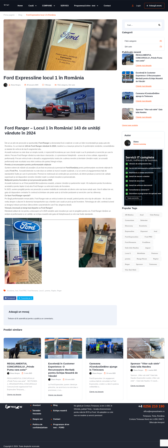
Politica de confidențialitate (40, 426)
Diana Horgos (16, 85)
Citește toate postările (130, 125)
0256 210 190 (151, 406)
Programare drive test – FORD (61, 426)
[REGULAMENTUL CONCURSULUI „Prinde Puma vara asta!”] (127, 59)
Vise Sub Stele (130, 270)
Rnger (59, 291)
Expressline (129, 231)
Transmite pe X (26, 298)
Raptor (53, 291)
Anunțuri (37, 405)
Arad (142, 215)
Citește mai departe (144, 66)
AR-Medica (129, 215)
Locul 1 (41, 291)
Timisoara (153, 264)
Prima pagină (9, 15)
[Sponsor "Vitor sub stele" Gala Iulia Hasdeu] (127, 114)
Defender (144, 220)
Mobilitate (141, 253)
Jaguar (148, 248)
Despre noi (38, 419)
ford (16, 291)
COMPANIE (47, 6)
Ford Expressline (131, 237)
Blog (20, 15)
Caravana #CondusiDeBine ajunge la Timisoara (147, 94)
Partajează (11, 298)
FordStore (146, 242)
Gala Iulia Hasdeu (132, 248)
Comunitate (129, 220)
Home (20, 6)
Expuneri (144, 231)
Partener (154, 253)
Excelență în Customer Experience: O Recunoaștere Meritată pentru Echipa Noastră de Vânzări (149, 77)
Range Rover (142, 259)
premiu (47, 291)
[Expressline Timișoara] (6, 6)
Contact (107, 6)
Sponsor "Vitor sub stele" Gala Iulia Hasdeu (149, 111)
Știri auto (71, 85)
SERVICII (64, 6)
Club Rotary (154, 215)
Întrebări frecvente (37, 412)
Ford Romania (33, 291)
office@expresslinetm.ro (154, 411)
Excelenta (10, 291)
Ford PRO (23, 291)
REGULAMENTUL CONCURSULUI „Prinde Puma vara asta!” (149, 58)
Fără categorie (62, 85)
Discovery (129, 226)
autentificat (23, 319)
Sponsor (139, 264)
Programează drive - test (84, 6)
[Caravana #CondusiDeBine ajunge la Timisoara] (127, 97)
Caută (31, 6)
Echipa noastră (60, 411)
